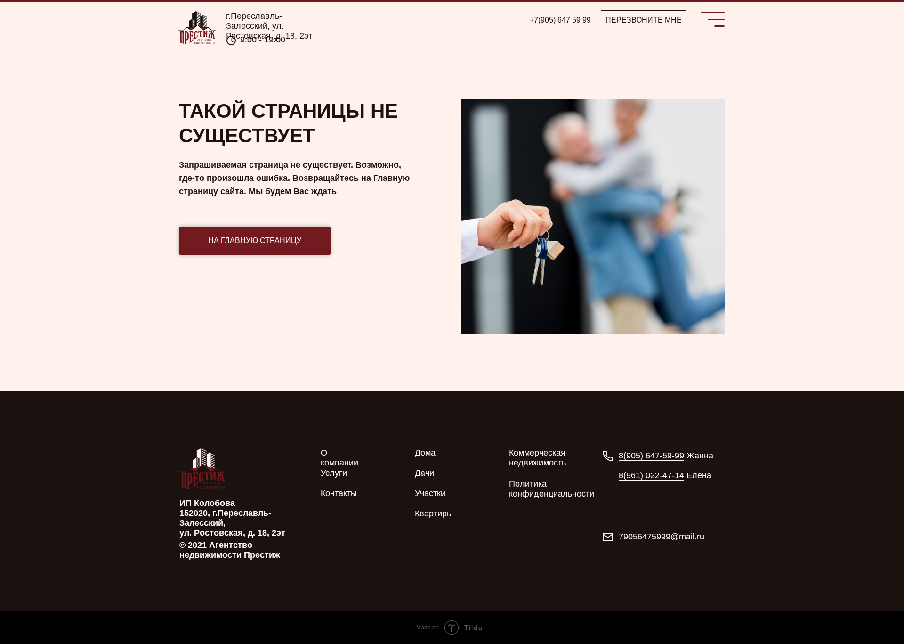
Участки (430, 493)
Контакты (339, 493)
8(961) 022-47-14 (651, 475)
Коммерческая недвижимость (537, 457)
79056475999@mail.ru (661, 536)
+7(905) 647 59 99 (560, 20)
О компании (339, 457)
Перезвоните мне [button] (643, 20)
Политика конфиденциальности (551, 488)
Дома (425, 452)
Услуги (334, 473)
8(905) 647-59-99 (651, 455)
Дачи (424, 473)
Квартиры (434, 513)
